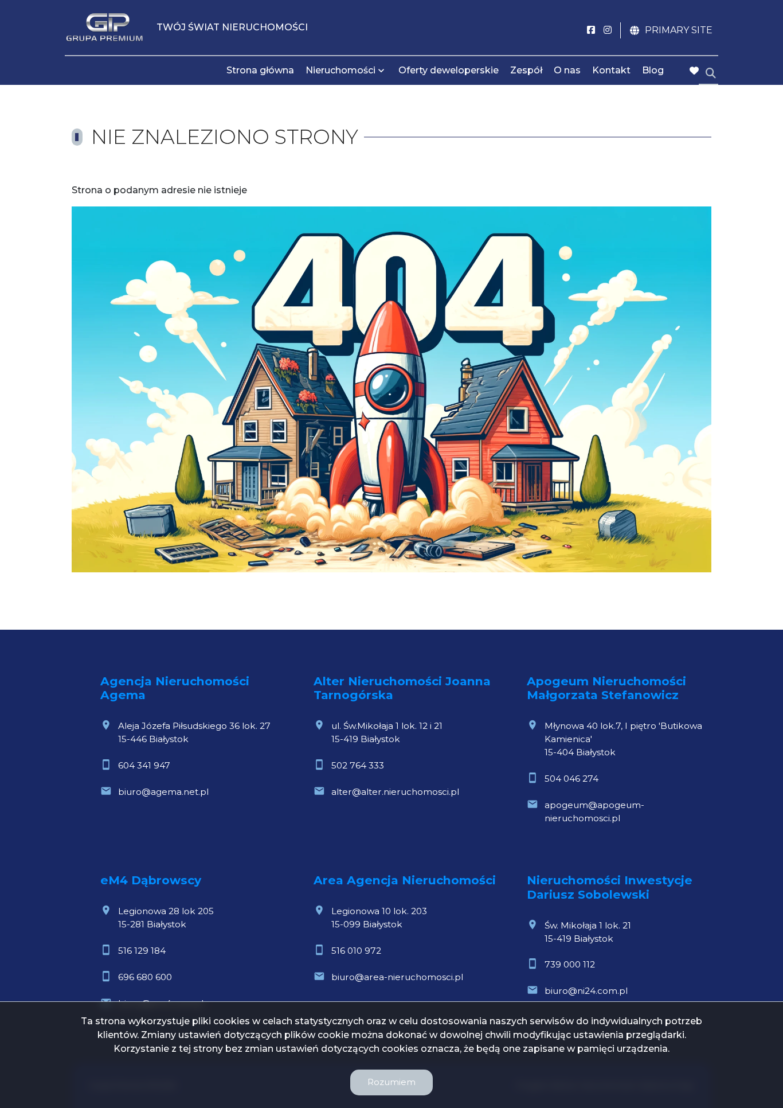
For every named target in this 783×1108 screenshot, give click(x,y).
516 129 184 (142, 950)
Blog (653, 70)
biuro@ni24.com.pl (586, 990)
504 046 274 (571, 778)
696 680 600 (145, 977)
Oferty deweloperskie (448, 70)
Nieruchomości (340, 70)
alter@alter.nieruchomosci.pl (395, 791)
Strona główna (260, 70)
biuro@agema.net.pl (163, 791)
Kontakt (611, 70)
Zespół (526, 70)
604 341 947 (144, 765)
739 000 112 (570, 964)
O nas (567, 70)
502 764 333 (357, 765)
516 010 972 (356, 950)
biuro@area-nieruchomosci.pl (397, 977)
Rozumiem (391, 1081)
